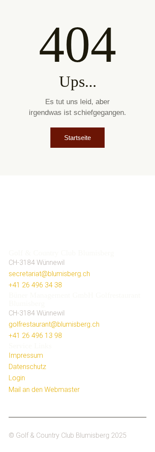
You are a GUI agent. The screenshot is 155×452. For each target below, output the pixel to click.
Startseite (77, 137)
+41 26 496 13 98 (35, 335)
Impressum (26, 355)
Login (17, 378)
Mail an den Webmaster (44, 389)
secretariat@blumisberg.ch (49, 274)
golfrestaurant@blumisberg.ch (54, 324)
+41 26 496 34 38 (35, 285)
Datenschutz (27, 367)
